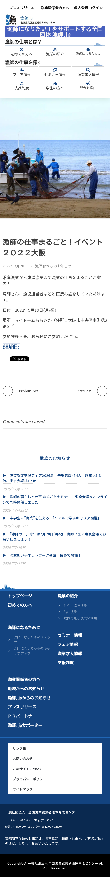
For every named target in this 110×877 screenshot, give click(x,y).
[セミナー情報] (55, 70)
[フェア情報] (22, 70)
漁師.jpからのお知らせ (53, 265)
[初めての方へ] (22, 49)
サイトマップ (23, 789)
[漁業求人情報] (88, 70)
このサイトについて (28, 768)
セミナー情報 (55, 74)
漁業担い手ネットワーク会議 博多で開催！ (45, 555)
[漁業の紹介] (55, 49)
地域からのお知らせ (26, 689)
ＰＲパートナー (22, 716)
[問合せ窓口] (88, 83)
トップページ (20, 596)
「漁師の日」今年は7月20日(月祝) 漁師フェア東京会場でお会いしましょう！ (54, 536)
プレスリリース (21, 7)
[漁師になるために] (88, 49)
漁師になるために (88, 53)
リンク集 (19, 748)
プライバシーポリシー (29, 778)
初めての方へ (21, 54)
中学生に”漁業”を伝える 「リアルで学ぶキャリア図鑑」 (55, 517)
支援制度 (22, 87)
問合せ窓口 (88, 87)
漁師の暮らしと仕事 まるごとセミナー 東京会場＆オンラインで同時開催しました (55, 499)
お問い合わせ (23, 758)
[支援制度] (22, 83)
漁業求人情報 (88, 74)
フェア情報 (22, 74)
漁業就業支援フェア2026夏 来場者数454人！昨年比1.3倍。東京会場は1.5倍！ (52, 478)
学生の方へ (55, 87)
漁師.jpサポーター (25, 725)
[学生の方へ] (55, 83)
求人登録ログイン (88, 7)
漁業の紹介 (55, 54)
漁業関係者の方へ (55, 7)
